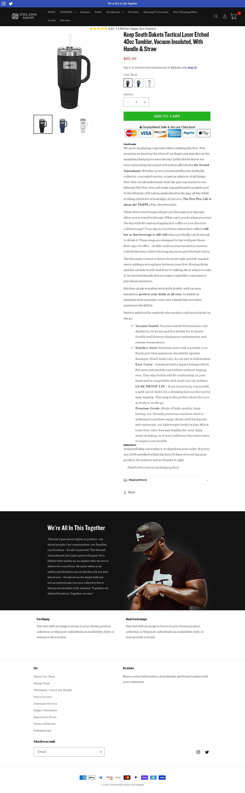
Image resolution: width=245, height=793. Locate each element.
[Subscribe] (100, 752)
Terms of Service (45, 723)
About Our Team (44, 676)
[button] (68, 12)
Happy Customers (45, 710)
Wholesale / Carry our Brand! (53, 690)
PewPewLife (116, 785)
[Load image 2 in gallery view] (63, 124)
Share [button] (131, 492)
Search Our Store (45, 717)
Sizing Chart (42, 683)
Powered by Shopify (134, 785)
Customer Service (45, 703)
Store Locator (43, 697)
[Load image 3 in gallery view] (84, 124)
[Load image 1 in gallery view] (43, 124)
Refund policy (43, 730)
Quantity (128, 94)
